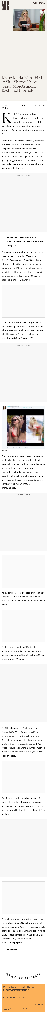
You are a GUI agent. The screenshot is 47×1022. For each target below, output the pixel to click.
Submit (39, 1004)
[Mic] (5, 5)
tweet (36, 472)
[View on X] (23, 301)
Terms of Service (36, 1008)
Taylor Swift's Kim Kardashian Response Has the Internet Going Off (25, 241)
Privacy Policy (6, 1009)
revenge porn (15, 942)
